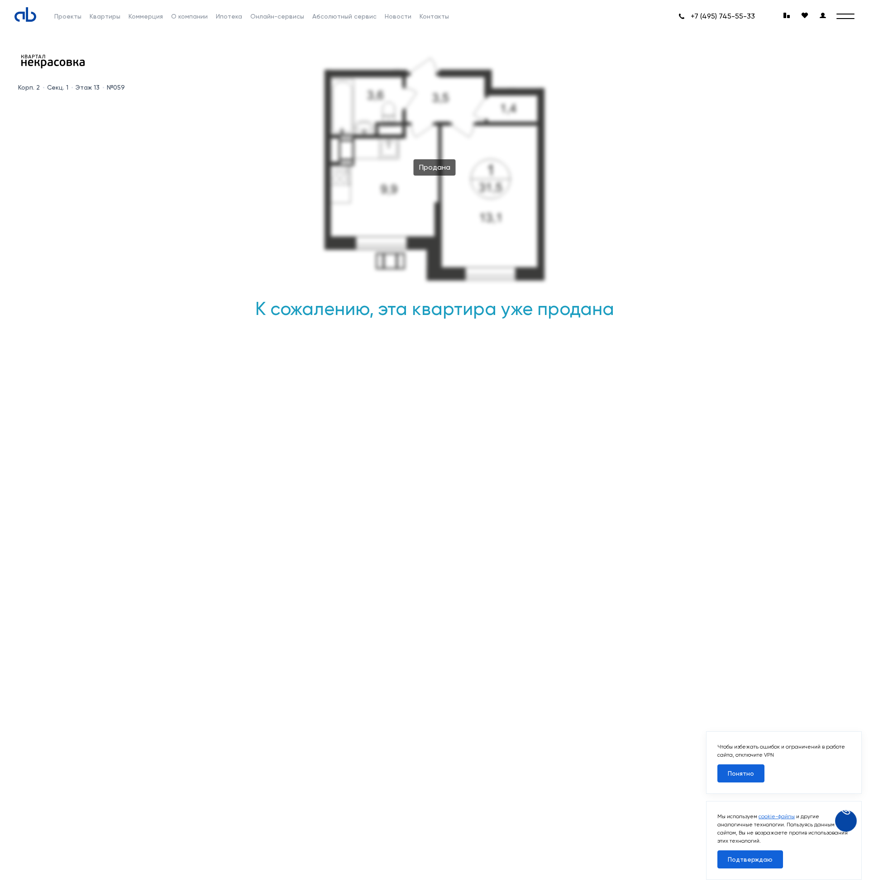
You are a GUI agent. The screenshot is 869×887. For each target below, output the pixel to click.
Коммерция (146, 16)
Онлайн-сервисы (277, 16)
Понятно (741, 773)
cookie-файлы (777, 816)
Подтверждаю (750, 859)
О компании (189, 16)
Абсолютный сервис (344, 16)
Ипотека (229, 16)
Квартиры (105, 16)
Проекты (67, 16)
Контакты (434, 16)
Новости (398, 16)
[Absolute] (25, 14)
